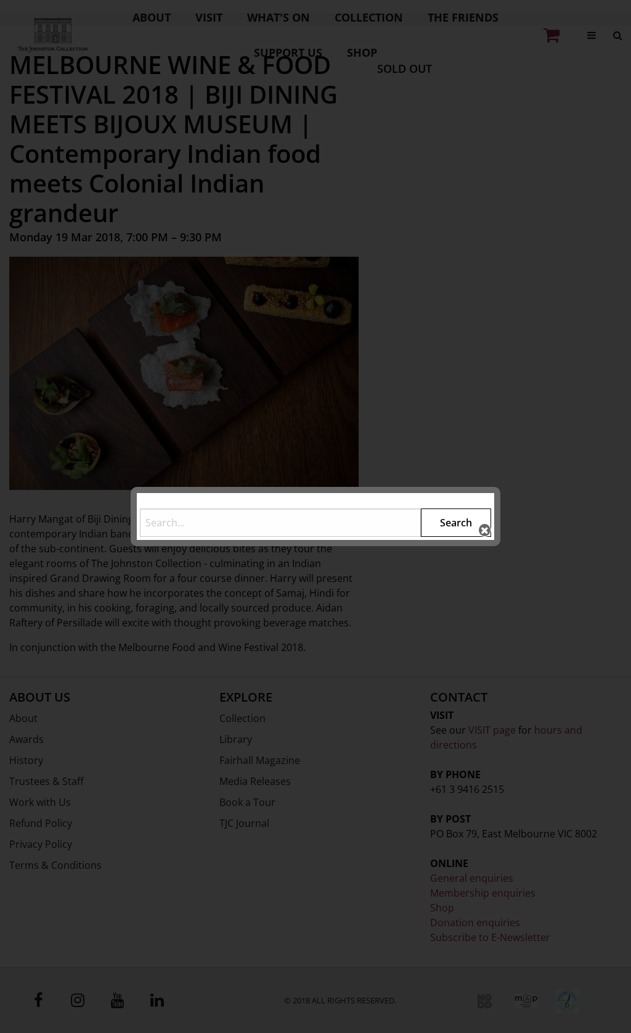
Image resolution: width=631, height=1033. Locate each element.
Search (456, 522)
